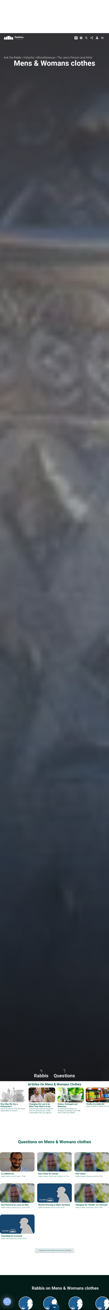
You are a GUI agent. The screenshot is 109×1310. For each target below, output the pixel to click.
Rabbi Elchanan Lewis (46, 1207)
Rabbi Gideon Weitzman (47, 1176)
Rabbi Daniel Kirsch (8, 1176)
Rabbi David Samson (9, 1239)
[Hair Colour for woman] (54, 1166)
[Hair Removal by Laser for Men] (17, 1197)
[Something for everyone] (17, 1229)
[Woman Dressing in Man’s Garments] (54, 1197)
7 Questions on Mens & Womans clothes (56, 1250)
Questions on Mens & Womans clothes (54, 1141)
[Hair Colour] (91, 1166)
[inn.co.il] (76, 37)
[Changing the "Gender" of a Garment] (91, 1197)
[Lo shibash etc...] (17, 1166)
